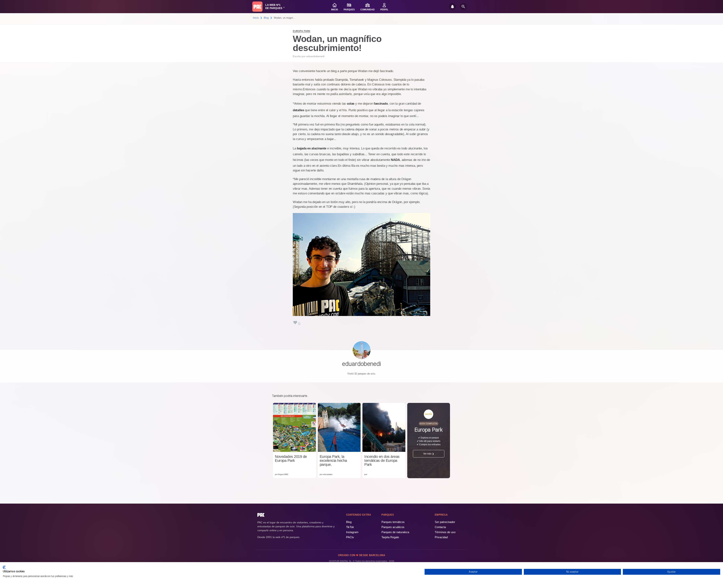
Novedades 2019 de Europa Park (291, 459)
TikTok (350, 527)
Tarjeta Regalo (390, 537)
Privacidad (441, 537)
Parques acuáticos (392, 527)
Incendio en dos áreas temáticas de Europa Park (382, 461)
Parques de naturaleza (395, 532)
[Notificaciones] (452, 6)
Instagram (352, 532)
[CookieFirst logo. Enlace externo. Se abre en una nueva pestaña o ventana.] (4, 567)
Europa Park (301, 31)
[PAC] (257, 7)
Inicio (256, 17)
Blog (266, 17)
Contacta (440, 527)
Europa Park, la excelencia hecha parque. (333, 461)
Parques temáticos (393, 522)
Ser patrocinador (445, 522)
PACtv (350, 537)
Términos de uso (445, 532)
